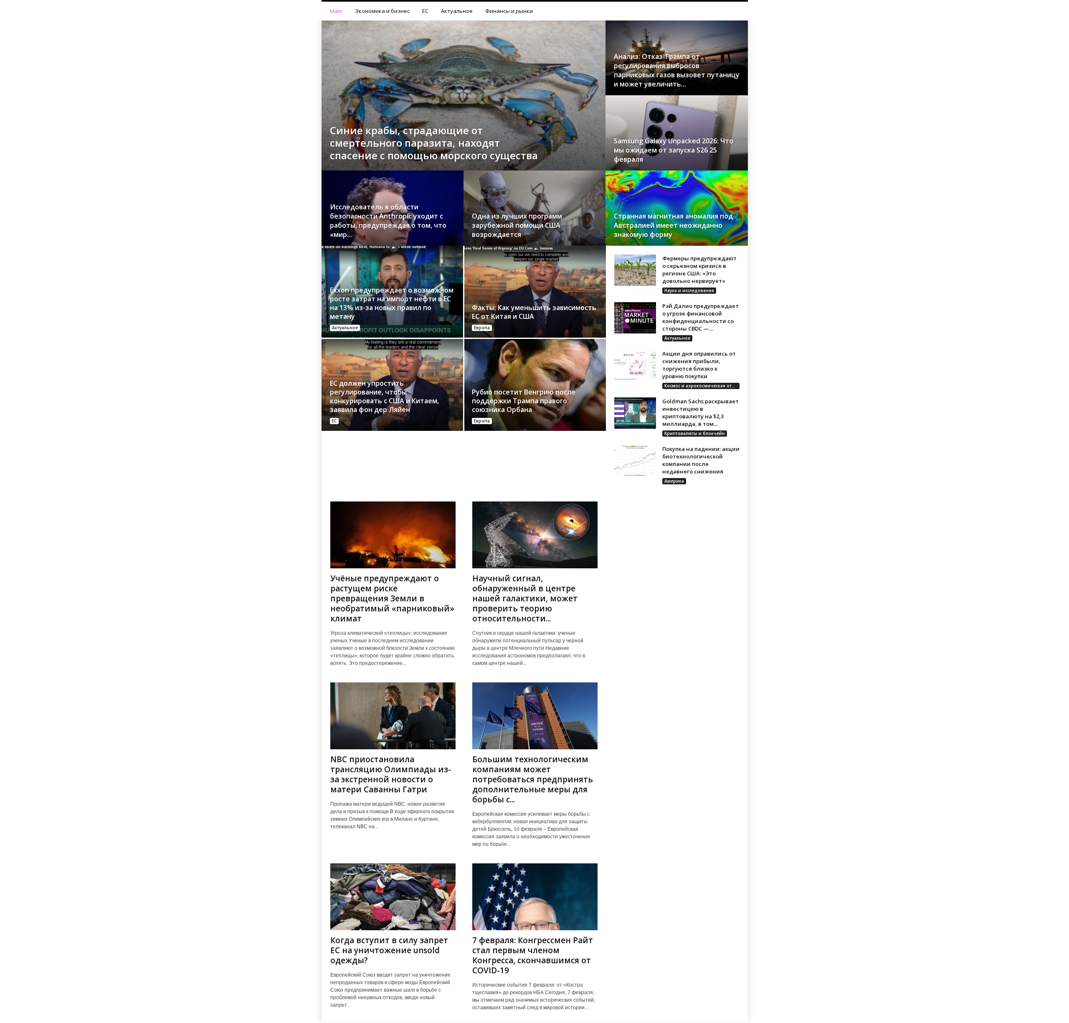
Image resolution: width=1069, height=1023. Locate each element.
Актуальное (457, 11)
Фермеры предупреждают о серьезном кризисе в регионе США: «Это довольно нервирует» (699, 269)
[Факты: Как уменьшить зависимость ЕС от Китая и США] (535, 292)
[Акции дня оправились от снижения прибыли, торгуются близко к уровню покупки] (635, 365)
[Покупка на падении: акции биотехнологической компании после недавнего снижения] (635, 460)
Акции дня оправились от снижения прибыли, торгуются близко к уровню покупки (699, 365)
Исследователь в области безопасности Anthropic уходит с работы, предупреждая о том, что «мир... (388, 220)
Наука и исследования (689, 290)
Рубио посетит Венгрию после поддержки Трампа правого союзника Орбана (523, 400)
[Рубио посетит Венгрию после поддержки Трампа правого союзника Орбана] (535, 385)
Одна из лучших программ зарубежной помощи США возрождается (517, 225)
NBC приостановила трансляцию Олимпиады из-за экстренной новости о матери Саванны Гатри (390, 774)
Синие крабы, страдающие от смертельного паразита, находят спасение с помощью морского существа (434, 142)
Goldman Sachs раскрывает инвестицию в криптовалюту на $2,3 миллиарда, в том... (700, 412)
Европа (482, 328)
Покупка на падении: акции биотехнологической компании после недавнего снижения (701, 460)
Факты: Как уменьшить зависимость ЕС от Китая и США (534, 312)
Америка (674, 481)
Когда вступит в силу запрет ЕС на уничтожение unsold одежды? (389, 950)
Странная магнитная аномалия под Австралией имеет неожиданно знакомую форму (673, 225)
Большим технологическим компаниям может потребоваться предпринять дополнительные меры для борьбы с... (532, 779)
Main (336, 11)
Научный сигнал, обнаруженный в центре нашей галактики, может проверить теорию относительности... (525, 598)
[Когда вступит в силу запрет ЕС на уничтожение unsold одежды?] (393, 896)
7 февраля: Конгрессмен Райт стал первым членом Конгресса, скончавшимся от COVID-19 (532, 955)
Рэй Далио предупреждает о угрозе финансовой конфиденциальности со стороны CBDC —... (700, 317)
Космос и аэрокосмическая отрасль (702, 386)
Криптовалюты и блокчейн (694, 433)
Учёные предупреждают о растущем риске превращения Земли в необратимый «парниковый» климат (392, 598)
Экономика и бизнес (382, 11)
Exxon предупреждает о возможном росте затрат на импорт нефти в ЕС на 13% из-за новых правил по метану (391, 303)
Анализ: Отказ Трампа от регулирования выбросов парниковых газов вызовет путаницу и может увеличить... (677, 70)
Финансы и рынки (509, 11)
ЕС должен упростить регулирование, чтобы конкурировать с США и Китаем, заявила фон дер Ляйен (384, 396)
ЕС (425, 11)
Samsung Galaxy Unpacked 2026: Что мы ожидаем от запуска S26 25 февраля (673, 150)
